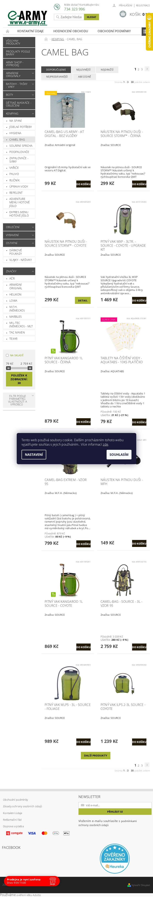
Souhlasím (119, 454)
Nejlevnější (83, 69)
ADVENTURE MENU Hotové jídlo (19, 202)
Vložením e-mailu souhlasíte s (107, 823)
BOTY (9, 95)
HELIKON (15, 294)
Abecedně (84, 76)
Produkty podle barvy (18, 53)
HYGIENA (15, 133)
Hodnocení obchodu (70, 31)
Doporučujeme (56, 69)
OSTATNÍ (11, 243)
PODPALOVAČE (19, 152)
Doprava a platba (13, 826)
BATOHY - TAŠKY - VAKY (16, 85)
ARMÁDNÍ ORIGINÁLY (13, 74)
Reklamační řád (12, 819)
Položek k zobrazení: (19, 379)
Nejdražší (107, 69)
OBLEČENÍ (13, 227)
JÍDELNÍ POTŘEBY (20, 127)
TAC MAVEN (17, 332)
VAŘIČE (14, 168)
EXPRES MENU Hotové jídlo (19, 214)
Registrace (143, 5)
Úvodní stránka (8, 31)
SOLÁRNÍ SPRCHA (20, 146)
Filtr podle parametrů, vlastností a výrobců (17, 400)
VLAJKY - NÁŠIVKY (20, 260)
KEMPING (12, 113)
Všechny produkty (13, 42)
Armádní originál (15, 286)
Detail (82, 300)
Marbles (15, 316)
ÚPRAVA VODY (18, 186)
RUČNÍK (14, 180)
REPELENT (16, 193)
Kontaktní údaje (30, 31)
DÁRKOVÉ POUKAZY (15, 252)
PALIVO (14, 174)
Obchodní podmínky (114, 31)
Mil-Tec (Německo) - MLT (21, 324)
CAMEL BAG (17, 139)
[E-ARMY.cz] (27, 18)
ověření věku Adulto (29, 895)
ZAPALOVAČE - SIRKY (18, 160)
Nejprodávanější (57, 76)
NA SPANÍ (15, 121)
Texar (13, 338)
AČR (12, 278)
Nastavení (34, 454)
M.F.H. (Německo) (17, 308)
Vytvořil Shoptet (141, 885)
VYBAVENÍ (12, 235)
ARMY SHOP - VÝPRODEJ (15, 63)
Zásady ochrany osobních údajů (22, 806)
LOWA (13, 300)
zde (105, 444)
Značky (11, 271)
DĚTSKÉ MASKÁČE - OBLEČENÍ (18, 104)
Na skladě (17, 355)
